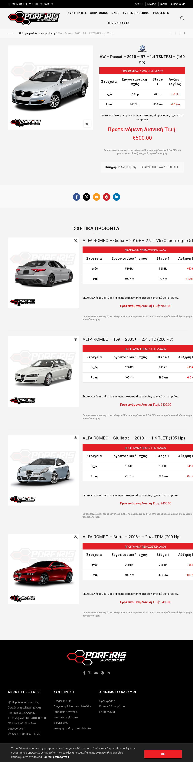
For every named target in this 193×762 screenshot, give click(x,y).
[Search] (182, 18)
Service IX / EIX (62, 700)
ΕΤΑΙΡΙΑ (151, 4)
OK (163, 754)
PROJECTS (161, 13)
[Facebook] (76, 197)
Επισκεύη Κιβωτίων (66, 717)
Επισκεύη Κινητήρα (65, 711)
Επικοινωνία (107, 711)
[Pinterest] (106, 197)
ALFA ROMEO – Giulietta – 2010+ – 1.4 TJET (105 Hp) (134, 438)
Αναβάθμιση (48, 33)
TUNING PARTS (118, 23)
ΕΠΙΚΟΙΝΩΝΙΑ (178, 4)
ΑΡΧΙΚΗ (139, 4)
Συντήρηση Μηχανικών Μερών (72, 728)
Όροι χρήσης (107, 700)
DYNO (115, 13)
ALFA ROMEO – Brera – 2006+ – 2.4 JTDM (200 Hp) (132, 536)
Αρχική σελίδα (30, 33)
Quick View (75, 240)
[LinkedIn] (116, 197)
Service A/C (61, 722)
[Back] (10, 33)
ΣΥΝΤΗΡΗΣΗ (77, 13)
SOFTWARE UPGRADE (165, 167)
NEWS (163, 4)
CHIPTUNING (99, 13)
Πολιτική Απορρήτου (112, 706)
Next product (182, 33)
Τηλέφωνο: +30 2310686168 (28, 718)
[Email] (96, 197)
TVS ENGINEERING (136, 13)
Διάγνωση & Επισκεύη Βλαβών (72, 706)
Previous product (173, 33)
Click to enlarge (87, 123)
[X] (86, 197)
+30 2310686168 (44, 4)
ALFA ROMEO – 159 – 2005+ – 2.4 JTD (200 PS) (128, 339)
